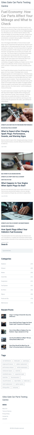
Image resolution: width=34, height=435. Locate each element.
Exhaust (17, 268)
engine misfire (16, 174)
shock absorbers (15, 377)
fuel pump (15, 387)
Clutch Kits (17, 277)
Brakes (17, 272)
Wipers (17, 294)
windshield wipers (7, 374)
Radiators (17, 264)
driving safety (5, 387)
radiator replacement (21, 364)
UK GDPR (4, 419)
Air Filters (17, 290)
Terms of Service (6, 411)
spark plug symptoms (8, 177)
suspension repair (19, 374)
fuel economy (12, 128)
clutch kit (17, 371)
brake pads (17, 361)
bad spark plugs (6, 174)
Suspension (17, 281)
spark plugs (5, 125)
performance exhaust (8, 367)
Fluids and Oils (17, 298)
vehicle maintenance (22, 367)
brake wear (27, 381)
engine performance (25, 125)
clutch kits (5, 377)
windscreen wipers (7, 371)
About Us (4, 409)
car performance (6, 381)
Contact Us (5, 416)
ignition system (14, 125)
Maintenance (17, 303)
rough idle (4, 128)
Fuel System (17, 285)
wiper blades (17, 381)
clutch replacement (7, 384)
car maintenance (23, 223)
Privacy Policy (5, 414)
